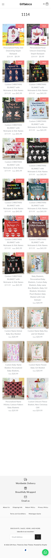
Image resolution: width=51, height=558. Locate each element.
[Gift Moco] (25, 4)
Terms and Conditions (18, 514)
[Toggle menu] (3, 4)
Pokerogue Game (35, 514)
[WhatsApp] (45, 552)
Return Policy (30, 507)
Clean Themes (28, 545)
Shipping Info (17, 507)
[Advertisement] (25, 439)
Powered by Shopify (40, 545)
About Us (6, 507)
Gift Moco (13, 545)
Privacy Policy (43, 507)
